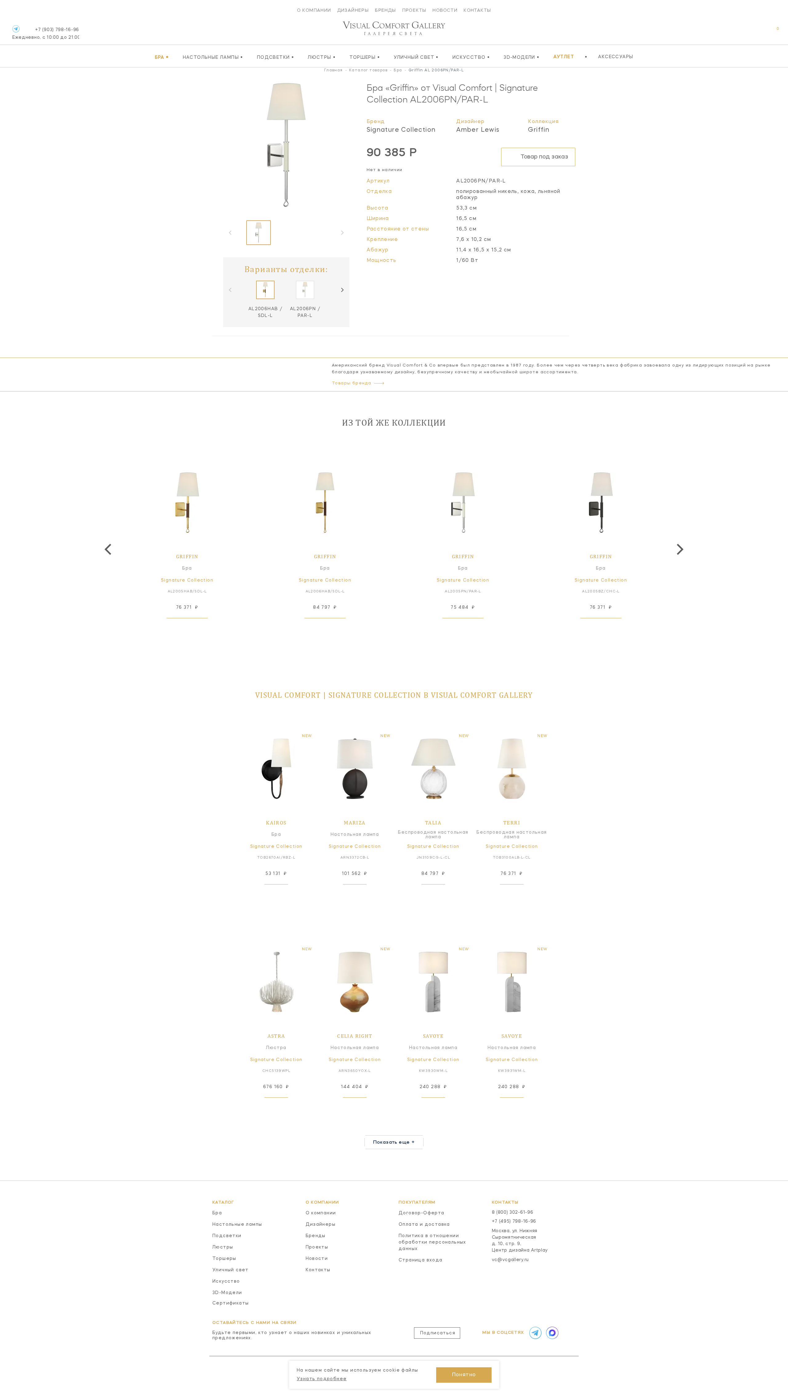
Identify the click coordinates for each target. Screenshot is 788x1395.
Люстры (322, 57)
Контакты (477, 10)
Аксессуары (615, 57)
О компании (314, 10)
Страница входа (421, 1260)
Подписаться (437, 1333)
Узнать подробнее (322, 1379)
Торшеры (364, 57)
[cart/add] (194, 627)
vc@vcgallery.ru (510, 1260)
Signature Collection (401, 130)
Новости (444, 10)
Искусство (471, 57)
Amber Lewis (478, 130)
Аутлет (563, 57)
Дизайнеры (353, 10)
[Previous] (109, 549)
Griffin (538, 130)
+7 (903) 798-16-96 (45, 34)
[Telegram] (15, 28)
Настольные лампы (213, 57)
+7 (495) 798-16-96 (514, 1221)
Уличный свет (416, 57)
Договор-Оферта (421, 1213)
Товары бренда (351, 383)
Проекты (414, 10)
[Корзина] (772, 31)
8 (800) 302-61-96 (512, 1212)
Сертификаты (230, 1303)
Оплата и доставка (424, 1224)
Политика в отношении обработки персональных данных (432, 1242)
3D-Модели (521, 57)
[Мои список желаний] (756, 31)
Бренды (385, 10)
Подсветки (275, 57)
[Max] (551, 1333)
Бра (162, 57)
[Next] (342, 290)
